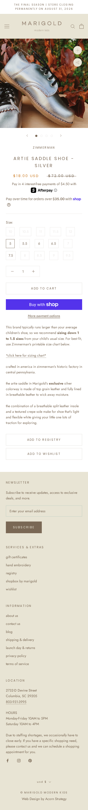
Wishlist (11, 589)
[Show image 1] (36, 136)
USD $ (42, 782)
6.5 (53, 243)
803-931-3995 (16, 701)
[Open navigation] (6, 26)
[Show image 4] (52, 136)
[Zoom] (77, 50)
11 (40, 231)
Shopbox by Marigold (21, 581)
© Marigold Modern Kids (44, 792)
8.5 (39, 255)
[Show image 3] (46, 136)
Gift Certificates (16, 557)
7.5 (11, 255)
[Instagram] (19, 760)
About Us (12, 615)
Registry (11, 573)
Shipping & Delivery (20, 639)
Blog (9, 631)
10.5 (25, 231)
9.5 (68, 255)
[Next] (61, 136)
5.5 (24, 243)
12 (70, 231)
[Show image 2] (41, 136)
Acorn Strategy (55, 798)
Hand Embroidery (18, 565)
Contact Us (13, 623)
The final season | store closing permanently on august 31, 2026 (44, 7)
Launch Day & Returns (20, 647)
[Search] (73, 26)
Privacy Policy (16, 655)
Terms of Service (17, 663)
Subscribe (24, 527)
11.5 (55, 231)
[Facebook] (7, 760)
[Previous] (27, 136)
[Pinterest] (30, 760)
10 (10, 231)
